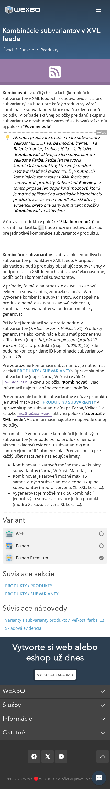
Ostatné (14, 733)
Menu (98, 10)
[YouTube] (61, 756)
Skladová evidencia (23, 628)
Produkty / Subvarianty (31, 594)
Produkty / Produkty (28, 586)
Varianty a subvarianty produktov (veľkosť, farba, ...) (54, 620)
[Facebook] (34, 756)
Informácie (17, 719)
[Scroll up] (102, 756)
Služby (12, 705)
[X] (47, 756)
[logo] (23, 10)
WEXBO (14, 691)
